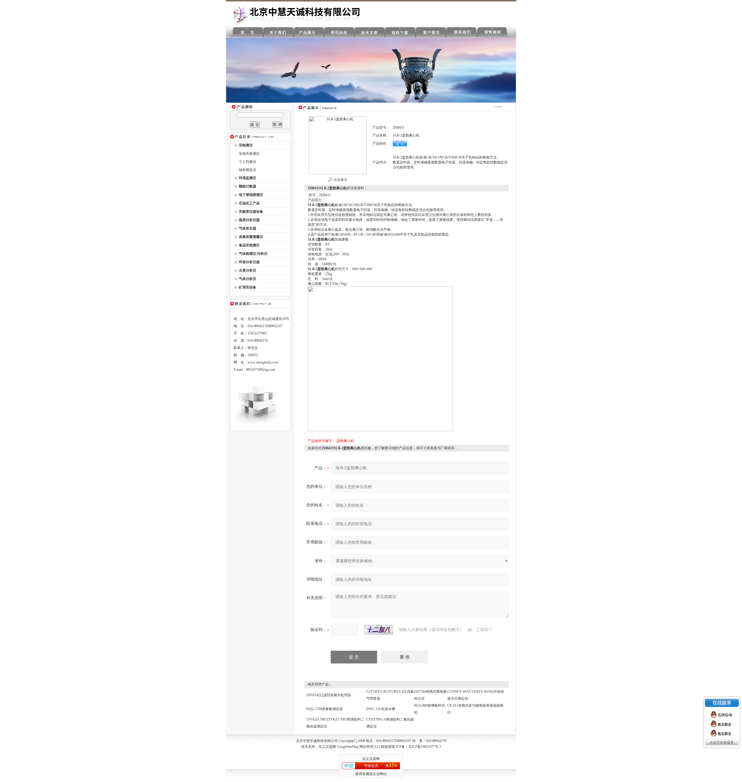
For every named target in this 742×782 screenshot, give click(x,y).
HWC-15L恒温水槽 (380, 709)
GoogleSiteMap (348, 747)
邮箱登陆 (388, 747)
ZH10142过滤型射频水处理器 (328, 695)
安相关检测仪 (249, 154)
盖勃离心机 (345, 441)
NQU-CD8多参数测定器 (324, 709)
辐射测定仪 (247, 170)
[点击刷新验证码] (378, 630)
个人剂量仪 (247, 162)
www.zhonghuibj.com (263, 362)
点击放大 (339, 180)
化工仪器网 (327, 747)
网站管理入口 (369, 747)
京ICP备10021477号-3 (424, 747)
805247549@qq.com (260, 370)
